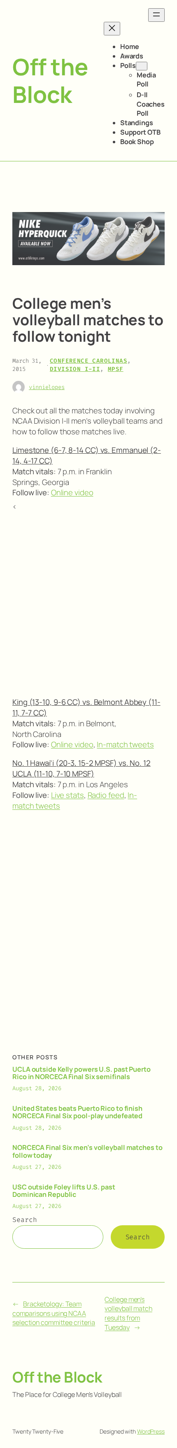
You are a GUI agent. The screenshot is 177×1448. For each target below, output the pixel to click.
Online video (72, 492)
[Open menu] (156, 15)
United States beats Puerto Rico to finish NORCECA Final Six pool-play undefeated (77, 1112)
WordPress (151, 1431)
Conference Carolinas (88, 361)
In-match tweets (125, 744)
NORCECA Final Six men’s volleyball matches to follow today (87, 1151)
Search (24, 1219)
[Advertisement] (88, 600)
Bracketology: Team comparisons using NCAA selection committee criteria (53, 1313)
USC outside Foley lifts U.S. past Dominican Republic (63, 1190)
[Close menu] (112, 28)
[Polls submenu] (141, 66)
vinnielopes (47, 387)
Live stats (67, 795)
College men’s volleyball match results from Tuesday (128, 1313)
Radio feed (106, 795)
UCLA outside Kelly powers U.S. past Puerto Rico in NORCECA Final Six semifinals (81, 1073)
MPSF (115, 369)
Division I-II (75, 369)
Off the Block (50, 80)
